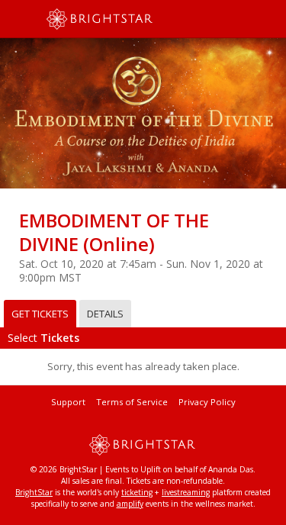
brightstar (122, 19)
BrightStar (34, 492)
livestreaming (186, 492)
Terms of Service (132, 401)
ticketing (137, 492)
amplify (130, 503)
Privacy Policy (207, 401)
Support (68, 401)
